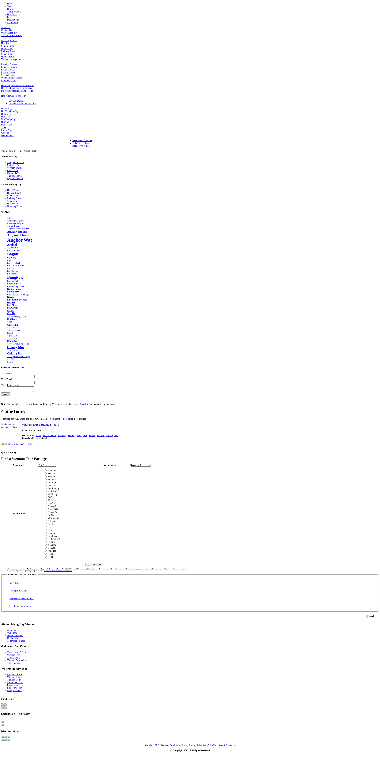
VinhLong (52, 494)
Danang (51, 548)
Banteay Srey (14, 283)
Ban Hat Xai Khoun (15, 266)
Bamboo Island (13, 263)
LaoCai (51, 503)
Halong (71, 435)
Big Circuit (12, 307)
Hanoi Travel (13, 190)
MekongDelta (112, 435)
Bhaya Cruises (8, 69)
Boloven (10, 310)
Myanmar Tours (14, 674)
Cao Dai (10, 328)
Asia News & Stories (82, 140)
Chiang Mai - (12, 350)
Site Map (148, 745)
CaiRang (51, 470)
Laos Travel (12, 170)
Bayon (10, 297)
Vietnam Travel (14, 168)
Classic (10, 362)
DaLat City (6, 124)
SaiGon (100, 435)
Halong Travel (14, 193)
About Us (5, 27)
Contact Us (6, 30)
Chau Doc (12, 341)
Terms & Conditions (170, 745)
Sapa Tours (6, 54)
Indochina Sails (8, 80)
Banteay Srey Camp (15, 286)
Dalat (50, 524)
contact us (65, 419)
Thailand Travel (14, 176)
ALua (50, 500)
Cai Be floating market (16, 316)
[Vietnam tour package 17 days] (16, 444)
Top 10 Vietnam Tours (20, 606)
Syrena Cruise (7, 75)
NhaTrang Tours (9, 40)
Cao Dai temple (13, 330)
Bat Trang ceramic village (18, 294)
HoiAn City (6, 122)
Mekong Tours (8, 51)
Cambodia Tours (15, 682)
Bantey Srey (13, 291)
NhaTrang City (8, 119)
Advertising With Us (206, 745)
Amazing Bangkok (15, 220)
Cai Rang (12, 319)
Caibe (9, 322)
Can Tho (12, 324)
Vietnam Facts (13, 655)
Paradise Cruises (9, 67)
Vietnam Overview (17, 101)
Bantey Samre (14, 289)
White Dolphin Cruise (11, 77)
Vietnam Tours (14, 677)
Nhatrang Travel (14, 206)
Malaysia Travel (14, 165)
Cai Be (11, 313)
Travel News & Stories (17, 652)
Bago (9, 260)
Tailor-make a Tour (16, 640)
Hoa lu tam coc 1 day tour (13, 96)
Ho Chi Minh (49, 435)
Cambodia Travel (15, 173)
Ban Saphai (12, 274)
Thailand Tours (14, 679)
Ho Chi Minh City (9, 111)
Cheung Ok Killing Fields (18, 344)
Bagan (12, 254)
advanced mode (79, 404)
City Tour (11, 359)
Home (19, 151)
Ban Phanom (12, 271)
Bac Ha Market (13, 250)
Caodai (10, 333)
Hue (85, 435)
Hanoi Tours (7, 48)
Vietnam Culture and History (22, 103)
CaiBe (50, 497)
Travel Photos (13, 657)
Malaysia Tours (14, 690)
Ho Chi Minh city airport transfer (16, 88)
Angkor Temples (17, 231)
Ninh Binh (52, 491)
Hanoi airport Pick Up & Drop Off (17, 85)
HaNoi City (6, 108)
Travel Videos (13, 663)
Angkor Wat (19, 240)
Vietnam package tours (12, 59)
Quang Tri (52, 506)
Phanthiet (51, 533)
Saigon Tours (7, 46)
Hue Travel (12, 203)
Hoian (92, 435)
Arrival (12, 244)
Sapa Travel (12, 195)
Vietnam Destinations (17, 660)
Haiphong (52, 536)
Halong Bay (7, 114)
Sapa (3, 127)
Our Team (12, 632)
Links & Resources (227, 745)
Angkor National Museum (18, 228)
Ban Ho (10, 268)
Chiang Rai (15, 353)
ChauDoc (52, 482)
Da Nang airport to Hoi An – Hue (17, 91)
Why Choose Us (15, 635)
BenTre (51, 473)
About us (11, 630)
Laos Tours (12, 685)
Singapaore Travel (15, 162)
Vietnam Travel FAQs (11, 35)
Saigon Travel (13, 201)
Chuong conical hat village (18, 356)
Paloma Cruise (8, 72)
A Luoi (10, 218)
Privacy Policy (188, 745)
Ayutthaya (12, 247)
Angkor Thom (18, 235)
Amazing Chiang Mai (16, 223)
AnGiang (51, 479)
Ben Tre (11, 302)
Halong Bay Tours (18, 590)
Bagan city (11, 257)
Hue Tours (6, 43)
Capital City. (12, 336)
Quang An (52, 512)
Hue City (5, 116)
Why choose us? (9, 33)
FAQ (157, 745)
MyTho (51, 476)
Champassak (12, 338)
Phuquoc (51, 551)
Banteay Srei (12, 281)
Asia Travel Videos (81, 146)
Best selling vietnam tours (22, 598)
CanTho (5, 132)
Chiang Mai (15, 347)
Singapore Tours (15, 687)
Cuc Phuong (53, 488)
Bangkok (15, 277)
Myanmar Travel (15, 178)
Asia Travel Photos (81, 143)
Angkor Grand (13, 226)
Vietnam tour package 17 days (40, 424)
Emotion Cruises (9, 64)
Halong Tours (7, 56)
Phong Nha (6, 130)
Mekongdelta (7, 135)
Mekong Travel (14, 198)
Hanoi (38, 435)
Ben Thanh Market (17, 299)
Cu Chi (50, 515)
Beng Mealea (12, 305)
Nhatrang (62, 435)
